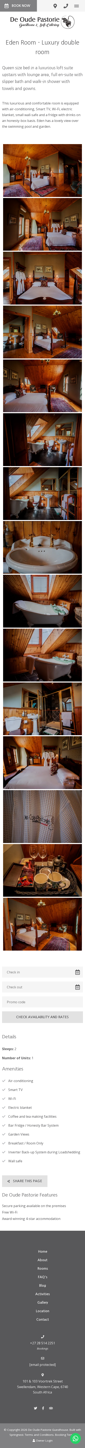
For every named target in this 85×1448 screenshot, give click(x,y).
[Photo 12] (42, 762)
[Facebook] (43, 1408)
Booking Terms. (65, 1435)
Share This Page (27, 1181)
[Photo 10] (42, 655)
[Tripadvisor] (51, 1408)
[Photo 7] (42, 493)
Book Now (21, 5)
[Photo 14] (42, 870)
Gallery (42, 1302)
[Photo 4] (42, 332)
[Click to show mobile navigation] (78, 6)
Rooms (42, 1268)
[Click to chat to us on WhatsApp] (75, 1438)
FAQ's (42, 1277)
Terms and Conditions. (39, 1435)
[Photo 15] (42, 924)
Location (42, 1311)
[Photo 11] (42, 709)
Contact (42, 1319)
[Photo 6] (42, 439)
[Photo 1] (42, 170)
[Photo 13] (42, 816)
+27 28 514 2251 (42, 1343)
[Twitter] (35, 1408)
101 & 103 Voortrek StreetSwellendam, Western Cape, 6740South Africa (42, 1387)
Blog (42, 1285)
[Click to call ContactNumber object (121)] (65, 6)
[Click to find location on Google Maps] (55, 6)
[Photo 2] (42, 224)
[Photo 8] (42, 547)
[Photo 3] (42, 278)
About (42, 1260)
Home (42, 1251)
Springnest (16, 1435)
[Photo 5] (42, 386)
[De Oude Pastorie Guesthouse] (42, 22)
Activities (42, 1294)
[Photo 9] (42, 601)
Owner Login (44, 1440)
